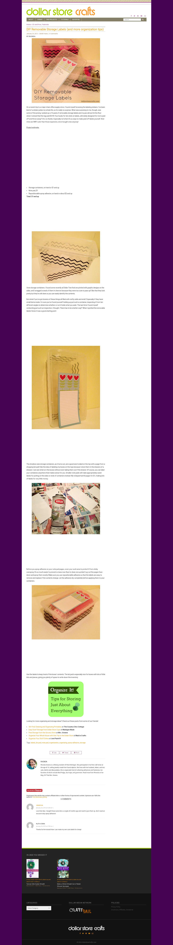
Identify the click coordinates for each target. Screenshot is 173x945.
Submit (39, 19)
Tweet (66, 752)
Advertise (76, 19)
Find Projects (51, 19)
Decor (44, 879)
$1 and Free (36, 24)
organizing (63, 743)
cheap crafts (38, 879)
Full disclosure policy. (40, 797)
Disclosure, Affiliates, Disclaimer (122, 910)
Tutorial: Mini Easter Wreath (35, 884)
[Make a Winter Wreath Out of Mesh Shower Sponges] (63, 869)
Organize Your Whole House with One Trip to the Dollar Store (51, 736)
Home (28, 24)
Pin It (77, 752)
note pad (45, 743)
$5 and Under (30, 879)
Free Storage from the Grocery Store (42, 733)
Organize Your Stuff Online (39, 738)
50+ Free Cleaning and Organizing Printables (45, 727)
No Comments (46, 885)
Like (55, 752)
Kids (32, 881)
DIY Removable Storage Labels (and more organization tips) (65, 29)
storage (83, 743)
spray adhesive (73, 743)
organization (54, 743)
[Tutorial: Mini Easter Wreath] (32, 869)
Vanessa (39, 805)
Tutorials (64, 19)
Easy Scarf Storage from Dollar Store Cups (44, 730)
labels (33, 743)
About (30, 19)
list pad (38, 743)
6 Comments (53, 33)
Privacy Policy (115, 907)
